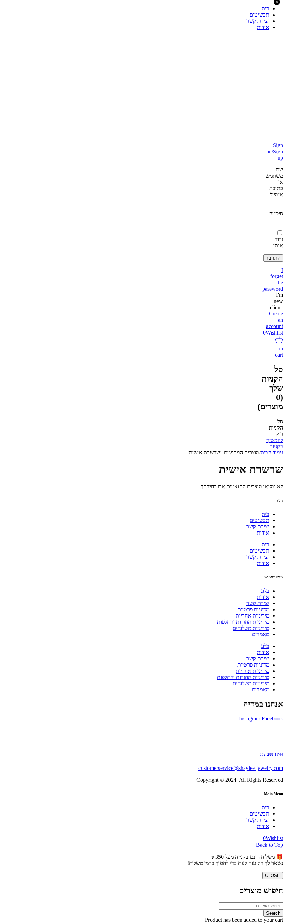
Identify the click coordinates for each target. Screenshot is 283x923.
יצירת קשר (257, 526)
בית (265, 514)
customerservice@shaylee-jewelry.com (240, 768)
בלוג (265, 591)
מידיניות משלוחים (251, 628)
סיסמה (276, 213)
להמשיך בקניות (274, 443)
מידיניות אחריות (252, 616)
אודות (263, 533)
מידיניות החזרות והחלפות (243, 622)
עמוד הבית (272, 452)
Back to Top (269, 845)
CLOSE (272, 875)
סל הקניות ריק (276, 427)
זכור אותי (278, 242)
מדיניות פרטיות (253, 609)
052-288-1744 (271, 754)
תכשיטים (259, 520)
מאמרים (260, 634)
